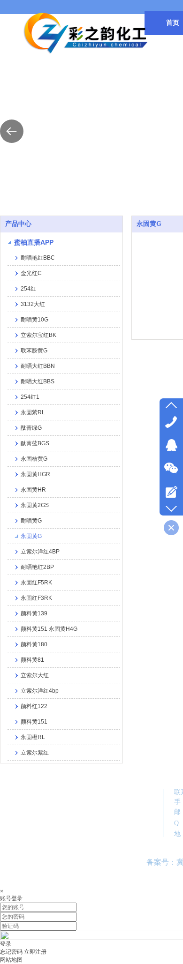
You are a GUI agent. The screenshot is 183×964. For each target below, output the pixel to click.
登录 (5, 944)
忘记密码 (11, 952)
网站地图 (11, 960)
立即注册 (35, 952)
